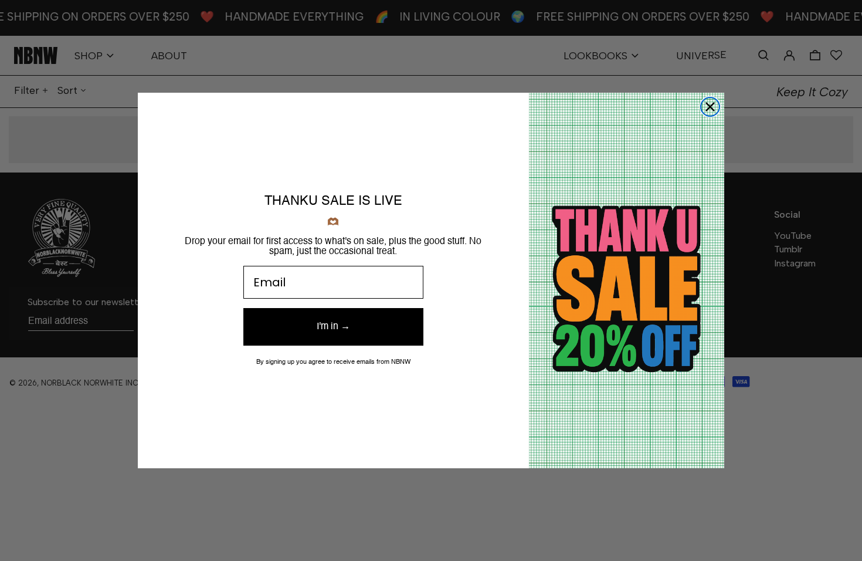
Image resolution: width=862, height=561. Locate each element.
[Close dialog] (710, 106)
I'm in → (333, 327)
